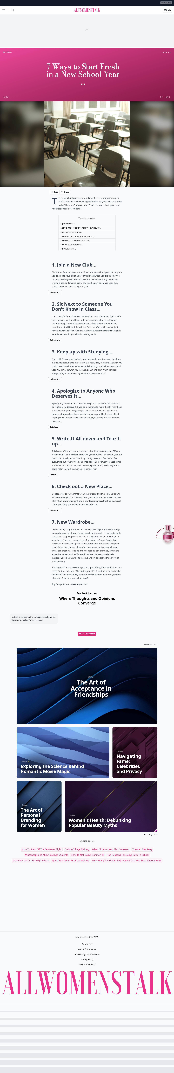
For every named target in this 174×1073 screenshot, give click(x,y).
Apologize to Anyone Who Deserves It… (78, 236)
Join (169, 10)
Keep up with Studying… (72, 232)
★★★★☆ (166, 52)
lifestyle (7, 52)
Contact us (87, 944)
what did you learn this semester (110, 849)
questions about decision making (70, 860)
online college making (77, 849)
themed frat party (142, 849)
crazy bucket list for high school (31, 860)
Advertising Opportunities (87, 954)
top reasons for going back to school (128, 854)
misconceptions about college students (46, 854)
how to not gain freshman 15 (87, 854)
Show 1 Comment (87, 634)
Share (66, 192)
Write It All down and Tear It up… (76, 240)
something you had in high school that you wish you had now (126, 860)
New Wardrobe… (69, 249)
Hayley (6, 97)
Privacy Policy (87, 959)
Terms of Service (87, 964)
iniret (155, 645)
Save (56, 192)
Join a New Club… (69, 224)
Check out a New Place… (72, 245)
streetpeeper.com (78, 584)
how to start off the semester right (42, 849)
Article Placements (87, 949)
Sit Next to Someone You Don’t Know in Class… (81, 228)
